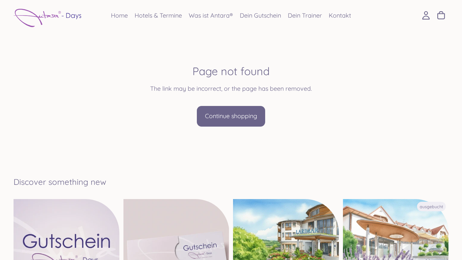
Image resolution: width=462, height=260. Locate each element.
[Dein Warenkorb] (441, 15)
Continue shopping (231, 116)
